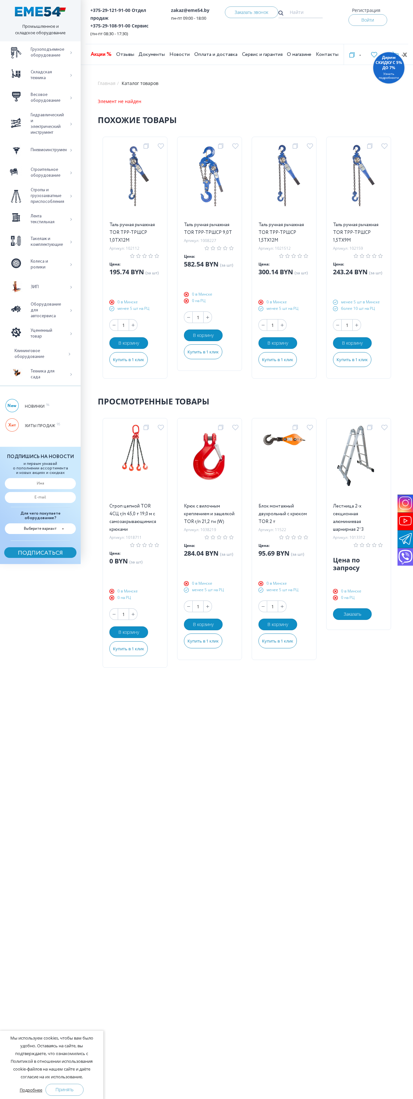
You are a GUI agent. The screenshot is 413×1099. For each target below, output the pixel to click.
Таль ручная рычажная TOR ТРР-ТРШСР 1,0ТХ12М (132, 233)
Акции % (101, 54)
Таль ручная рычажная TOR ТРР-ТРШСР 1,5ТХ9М (355, 233)
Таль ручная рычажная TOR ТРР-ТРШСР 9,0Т (208, 229)
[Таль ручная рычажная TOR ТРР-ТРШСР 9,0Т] (209, 182)
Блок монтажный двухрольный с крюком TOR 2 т (282, 514)
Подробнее (31, 1090)
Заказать (352, 614)
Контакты (327, 54)
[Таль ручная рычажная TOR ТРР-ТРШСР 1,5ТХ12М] (284, 182)
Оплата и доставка (215, 54)
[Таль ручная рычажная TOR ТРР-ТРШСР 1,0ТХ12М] (135, 182)
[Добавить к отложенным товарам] (162, 146)
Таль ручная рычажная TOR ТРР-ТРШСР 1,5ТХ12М (281, 233)
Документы (151, 54)
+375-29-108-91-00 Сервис (119, 26)
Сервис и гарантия (262, 54)
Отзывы (125, 54)
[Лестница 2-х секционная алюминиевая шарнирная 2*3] (358, 463)
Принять (64, 1089)
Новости (179, 54)
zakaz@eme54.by (190, 10)
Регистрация (366, 10)
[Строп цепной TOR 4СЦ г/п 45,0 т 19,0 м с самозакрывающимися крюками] (135, 463)
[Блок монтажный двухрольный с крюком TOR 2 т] (284, 463)
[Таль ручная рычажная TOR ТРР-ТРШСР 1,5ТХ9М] (358, 182)
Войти (367, 20)
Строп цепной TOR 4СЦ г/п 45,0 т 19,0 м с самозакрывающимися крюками (132, 518)
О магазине (299, 54)
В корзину (128, 343)
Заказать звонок (251, 12)
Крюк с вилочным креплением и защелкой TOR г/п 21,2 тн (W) (209, 514)
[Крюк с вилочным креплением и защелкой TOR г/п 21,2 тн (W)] (209, 463)
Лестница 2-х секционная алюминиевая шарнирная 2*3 (348, 518)
